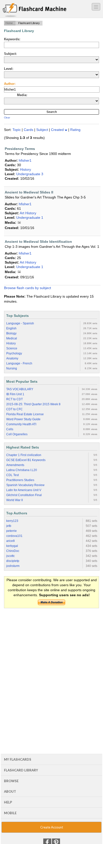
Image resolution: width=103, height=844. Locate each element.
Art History (28, 213)
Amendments (15, 465)
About (10, 791)
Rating (75, 130)
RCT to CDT (14, 399)
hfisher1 (25, 160)
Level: (8, 69)
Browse (11, 781)
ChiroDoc (12, 551)
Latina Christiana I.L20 (21, 470)
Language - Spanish (20, 323)
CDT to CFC (14, 409)
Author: (10, 84)
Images (19, 222)
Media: (22, 95)
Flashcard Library (21, 770)
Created (58, 130)
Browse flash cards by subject (27, 288)
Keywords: (12, 39)
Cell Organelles (17, 434)
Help (8, 802)
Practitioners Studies (20, 480)
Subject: (10, 54)
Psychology (14, 353)
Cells (9, 429)
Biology (11, 333)
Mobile (10, 813)
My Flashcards (17, 759)
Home (9, 23)
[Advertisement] (51, 665)
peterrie (11, 531)
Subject (42, 130)
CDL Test (12, 475)
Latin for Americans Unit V (23, 490)
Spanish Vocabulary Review (25, 485)
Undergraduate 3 (29, 174)
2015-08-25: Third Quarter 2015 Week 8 (33, 404)
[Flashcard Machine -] (34, 10)
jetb (8, 526)
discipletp (12, 561)
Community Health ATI (21, 424)
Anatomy (12, 358)
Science (11, 348)
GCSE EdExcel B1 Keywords (26, 460)
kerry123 (12, 521)
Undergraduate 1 (29, 218)
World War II (14, 500)
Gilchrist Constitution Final (24, 495)
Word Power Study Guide (23, 419)
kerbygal (12, 546)
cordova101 (14, 536)
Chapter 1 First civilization (23, 455)
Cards (29, 130)
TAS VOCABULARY (19, 389)
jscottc (10, 556)
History (25, 169)
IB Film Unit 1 (15, 394)
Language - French (19, 363)
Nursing (11, 368)
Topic (17, 130)
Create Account (51, 827)
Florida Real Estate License (25, 414)
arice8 (10, 541)
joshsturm (13, 566)
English (11, 328)
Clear (7, 117)
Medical (11, 338)
